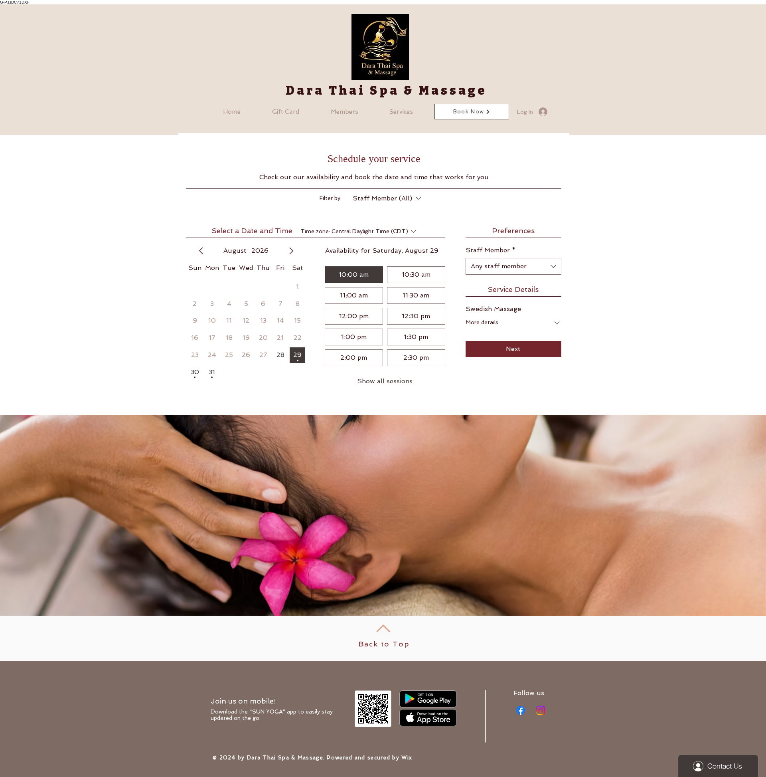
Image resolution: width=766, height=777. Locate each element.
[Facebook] (521, 710)
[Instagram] (541, 710)
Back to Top (384, 644)
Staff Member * (490, 250)
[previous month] (201, 251)
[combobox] (513, 266)
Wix (406, 758)
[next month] (291, 251)
